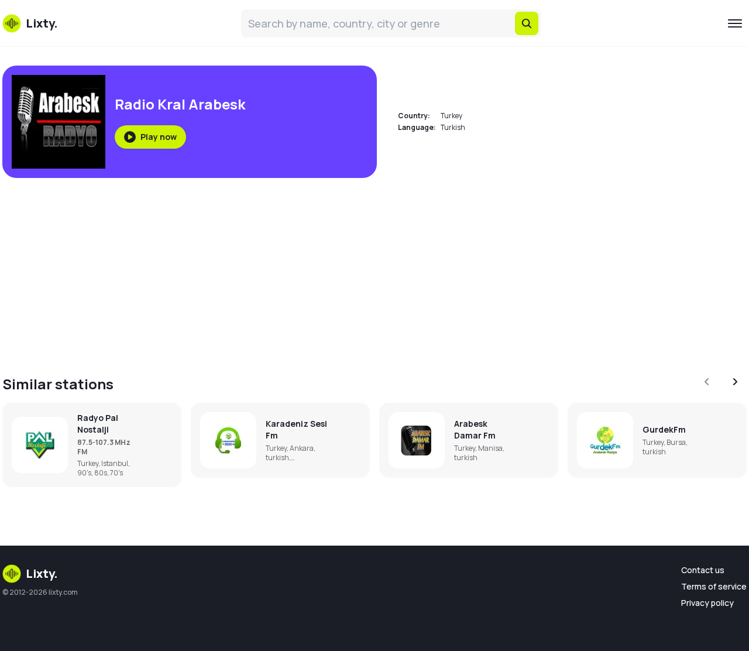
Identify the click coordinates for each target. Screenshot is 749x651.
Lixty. (42, 573)
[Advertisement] (353, 269)
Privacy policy (707, 602)
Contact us (702, 569)
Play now (158, 136)
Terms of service (714, 586)
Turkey (451, 116)
